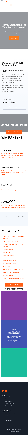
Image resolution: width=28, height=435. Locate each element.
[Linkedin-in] (6, 391)
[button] (11, 5)
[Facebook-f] (3, 391)
